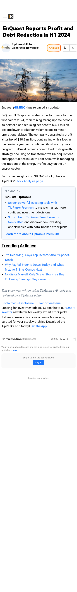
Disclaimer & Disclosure (17, 302)
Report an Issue (50, 302)
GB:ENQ (19, 106)
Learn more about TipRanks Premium (31, 233)
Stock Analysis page (29, 180)
